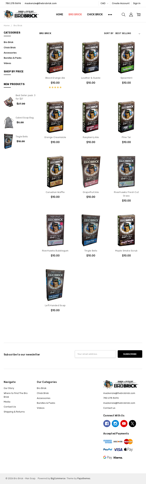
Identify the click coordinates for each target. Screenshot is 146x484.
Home (59, 14)
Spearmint (126, 78)
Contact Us (10, 406)
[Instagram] (115, 423)
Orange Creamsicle (55, 137)
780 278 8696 (13, 3)
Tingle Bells (22, 136)
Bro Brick (75, 14)
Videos (7, 63)
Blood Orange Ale (55, 78)
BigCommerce (58, 478)
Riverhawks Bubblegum (55, 250)
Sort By (108, 33)
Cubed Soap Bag (25, 117)
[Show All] (110, 14)
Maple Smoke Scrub (126, 250)
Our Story (9, 388)
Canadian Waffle (55, 192)
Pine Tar (126, 137)
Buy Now (55, 66)
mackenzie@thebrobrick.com (119, 403)
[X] (132, 423)
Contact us (109, 408)
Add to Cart (55, 59)
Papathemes (83, 478)
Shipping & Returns (14, 411)
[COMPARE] (65, 53)
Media (7, 401)
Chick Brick (95, 14)
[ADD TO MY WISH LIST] (65, 58)
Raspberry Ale (91, 137)
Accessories (10, 53)
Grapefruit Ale (91, 192)
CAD (103, 3)
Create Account (120, 3)
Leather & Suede (90, 78)
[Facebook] (106, 423)
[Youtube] (123, 423)
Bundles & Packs (12, 58)
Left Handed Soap (55, 305)
